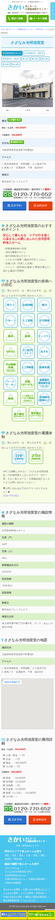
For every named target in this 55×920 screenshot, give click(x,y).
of (27, 110)
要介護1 (25, 59)
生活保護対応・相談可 (33, 53)
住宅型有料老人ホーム (12, 53)
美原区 (8, 858)
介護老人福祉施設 (36, 878)
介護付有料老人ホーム (15, 878)
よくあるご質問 (10, 893)
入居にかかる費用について (35, 889)
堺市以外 (18, 858)
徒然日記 (40, 893)
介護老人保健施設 (13, 882)
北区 (14, 855)
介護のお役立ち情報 (12, 896)
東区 (36, 855)
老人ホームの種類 (11, 889)
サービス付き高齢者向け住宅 (18, 871)
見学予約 (16, 205)
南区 (43, 855)
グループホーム (12, 867)
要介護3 (45, 59)
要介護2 (35, 59)
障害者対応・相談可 (11, 59)
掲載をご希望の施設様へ (36, 896)
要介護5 (15, 64)
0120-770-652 (11, 495)
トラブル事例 (27, 893)
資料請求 (42, 205)
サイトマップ (29, 900)
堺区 (7, 855)
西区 (21, 855)
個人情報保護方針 (11, 900)
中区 (28, 855)
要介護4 (5, 64)
